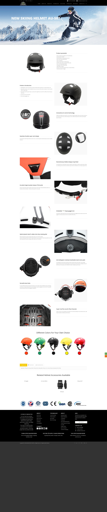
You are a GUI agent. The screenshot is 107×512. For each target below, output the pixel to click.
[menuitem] (39, 4)
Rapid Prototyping (64, 416)
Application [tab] (24, 364)
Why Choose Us (39, 418)
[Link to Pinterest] (25, 1)
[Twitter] (37, 428)
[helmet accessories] (62, 385)
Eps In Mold (52, 418)
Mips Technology (53, 419)
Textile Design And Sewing (65, 423)
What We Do (39, 416)
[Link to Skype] (27, 1)
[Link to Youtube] (30, 1)
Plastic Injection (52, 416)
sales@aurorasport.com (82, 0)
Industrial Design (64, 415)
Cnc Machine (63, 418)
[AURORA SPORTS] (23, 4)
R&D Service (39, 419)
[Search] (86, 4)
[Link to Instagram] (28, 1)
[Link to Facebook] (20, 1)
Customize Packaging (64, 429)
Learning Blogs (39, 423)
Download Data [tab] (40, 364)
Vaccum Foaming (53, 415)
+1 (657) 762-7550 (79, 429)
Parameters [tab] (31, 364)
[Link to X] (23, 1)
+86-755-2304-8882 (80, 427)
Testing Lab (63, 419)
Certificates (39, 421)
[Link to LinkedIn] (22, 1)
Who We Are (39, 415)
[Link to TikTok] (32, 1)
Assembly (62, 424)
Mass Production (64, 427)
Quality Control (63, 426)
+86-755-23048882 (71, 0)
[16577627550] (106, 354)
